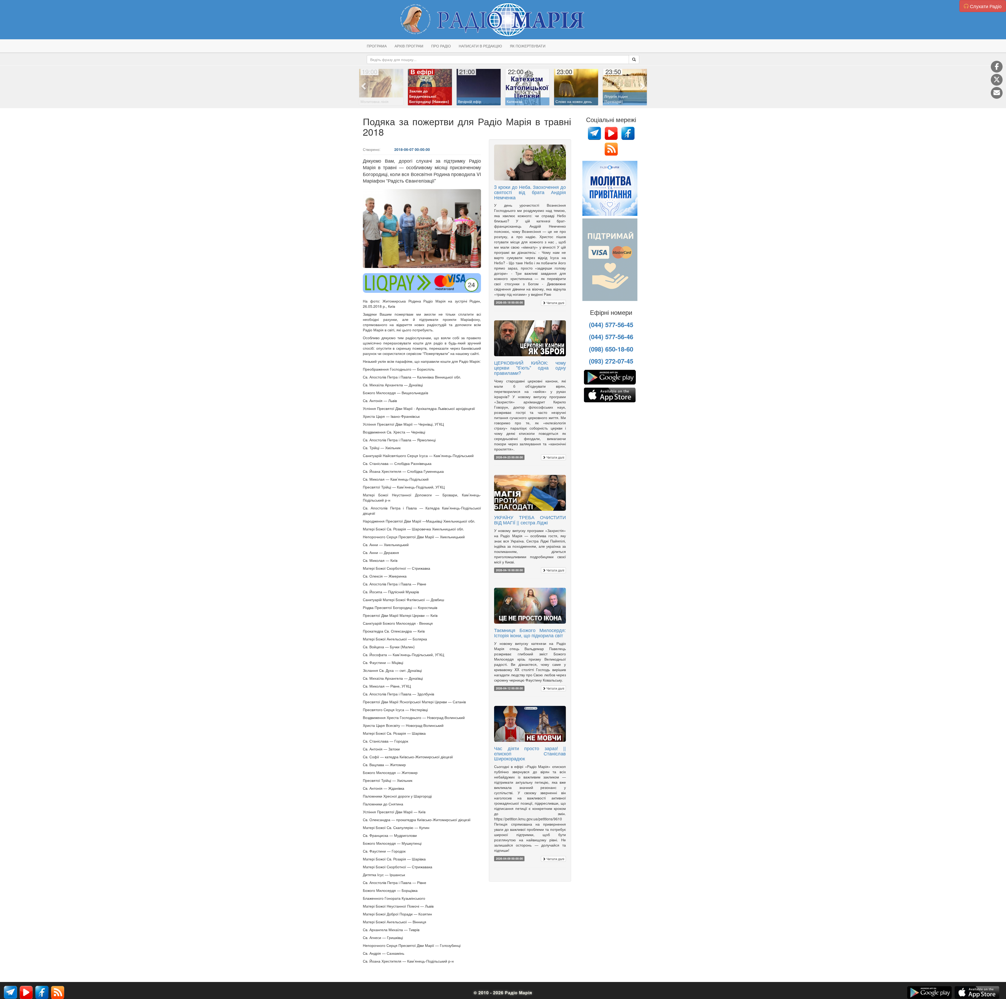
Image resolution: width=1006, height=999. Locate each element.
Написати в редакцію (480, 45)
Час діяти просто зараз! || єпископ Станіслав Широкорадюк (530, 753)
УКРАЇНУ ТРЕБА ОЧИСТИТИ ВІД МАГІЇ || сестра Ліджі (530, 520)
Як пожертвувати (527, 45)
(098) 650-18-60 (611, 348)
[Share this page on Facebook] (997, 67)
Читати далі (555, 302)
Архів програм (409, 45)
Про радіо (441, 45)
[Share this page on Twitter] (997, 80)
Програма (377, 45)
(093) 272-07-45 (611, 360)
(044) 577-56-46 (611, 336)
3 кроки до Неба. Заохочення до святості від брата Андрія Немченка (530, 192)
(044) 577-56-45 (611, 324)
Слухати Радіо (985, 6)
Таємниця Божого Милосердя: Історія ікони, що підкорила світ (530, 633)
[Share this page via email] (997, 93)
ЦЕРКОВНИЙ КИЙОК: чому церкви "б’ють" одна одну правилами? (530, 367)
